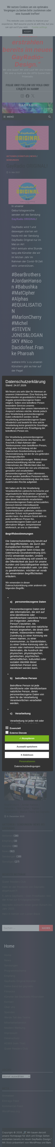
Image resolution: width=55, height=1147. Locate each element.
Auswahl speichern (27, 746)
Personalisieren (27, 761)
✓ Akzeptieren (26, 738)
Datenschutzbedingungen (27, 766)
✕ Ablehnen (27, 755)
